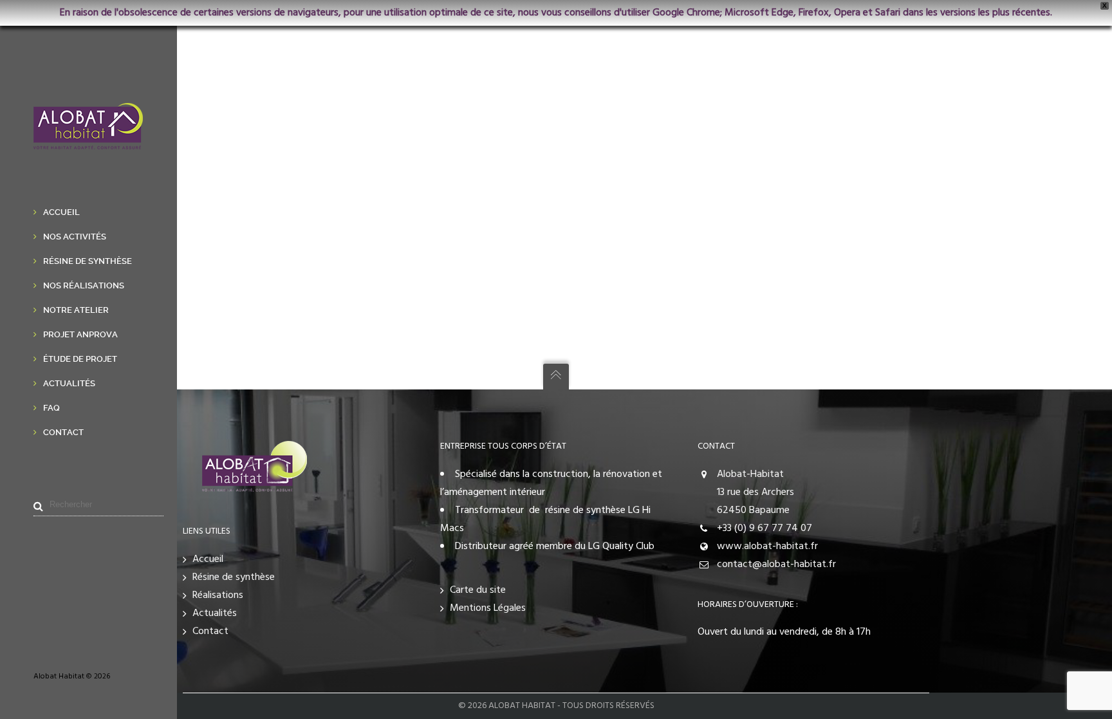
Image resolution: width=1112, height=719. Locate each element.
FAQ (51, 408)
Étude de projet (80, 359)
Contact (63, 432)
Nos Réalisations (83, 285)
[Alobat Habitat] (88, 140)
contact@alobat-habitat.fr (776, 564)
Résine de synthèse (233, 577)
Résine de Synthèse (87, 261)
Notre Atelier (76, 310)
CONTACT (716, 446)
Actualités (69, 383)
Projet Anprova (80, 334)
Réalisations (217, 595)
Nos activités (74, 236)
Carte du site (478, 590)
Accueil (61, 212)
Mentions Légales (488, 608)
